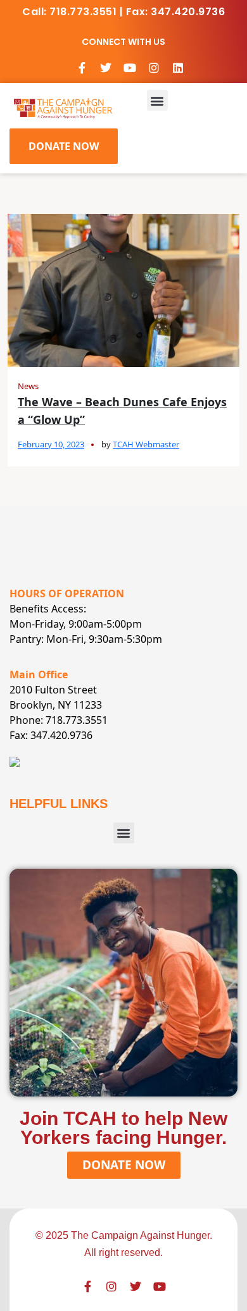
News (28, 386)
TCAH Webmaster (146, 444)
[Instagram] (154, 67)
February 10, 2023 (51, 444)
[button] (157, 100)
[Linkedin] (178, 67)
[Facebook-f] (81, 67)
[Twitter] (105, 67)
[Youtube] (130, 67)
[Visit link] (63, 107)
